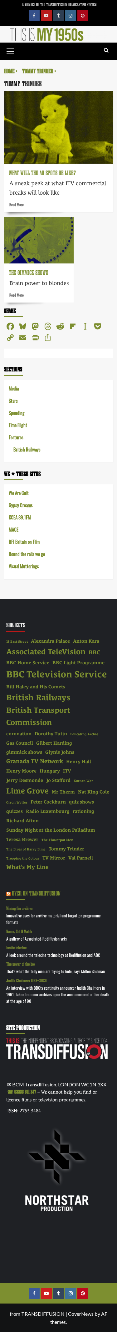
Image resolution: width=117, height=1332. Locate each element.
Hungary (50, 771)
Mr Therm (63, 792)
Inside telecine (16, 947)
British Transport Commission (38, 716)
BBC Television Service (56, 674)
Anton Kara (86, 641)
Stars (13, 400)
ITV (67, 771)
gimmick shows (24, 752)
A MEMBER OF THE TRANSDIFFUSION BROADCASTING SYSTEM (59, 4)
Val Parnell (80, 858)
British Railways (27, 449)
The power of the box (20, 964)
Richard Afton (22, 821)
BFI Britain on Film (24, 541)
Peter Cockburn (48, 802)
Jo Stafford (58, 780)
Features (16, 437)
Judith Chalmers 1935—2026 (26, 980)
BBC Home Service (27, 663)
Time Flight (18, 424)
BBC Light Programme (78, 663)
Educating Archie (84, 734)
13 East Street (17, 641)
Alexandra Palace (50, 641)
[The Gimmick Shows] (39, 240)
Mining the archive (19, 908)
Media (14, 388)
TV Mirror (53, 858)
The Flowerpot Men (57, 840)
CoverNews (81, 1314)
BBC (94, 652)
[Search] (106, 50)
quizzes (14, 811)
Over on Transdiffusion (36, 893)
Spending (17, 412)
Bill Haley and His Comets (35, 687)
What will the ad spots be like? (42, 173)
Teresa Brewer (22, 839)
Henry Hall (78, 761)
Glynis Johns (59, 752)
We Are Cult (19, 492)
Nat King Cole (93, 792)
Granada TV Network (34, 761)
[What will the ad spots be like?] (58, 127)
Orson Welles (16, 802)
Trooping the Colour (22, 858)
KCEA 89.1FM (20, 517)
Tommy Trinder (66, 849)
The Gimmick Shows (28, 272)
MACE (13, 529)
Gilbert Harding (54, 743)
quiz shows (81, 802)
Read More (16, 204)
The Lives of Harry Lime (26, 849)
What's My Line (27, 867)
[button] (10, 50)
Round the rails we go (27, 553)
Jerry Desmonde (24, 780)
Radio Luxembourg (48, 811)
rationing (83, 811)
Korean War (83, 781)
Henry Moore (21, 771)
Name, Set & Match (19, 931)
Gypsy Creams (21, 504)
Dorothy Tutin (51, 734)
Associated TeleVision (45, 651)
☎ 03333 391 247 (21, 1091)
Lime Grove (27, 790)
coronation (19, 734)
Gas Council (19, 743)
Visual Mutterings (24, 565)
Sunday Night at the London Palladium (50, 830)
